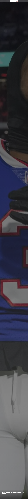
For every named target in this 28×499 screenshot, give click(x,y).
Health (6, 495)
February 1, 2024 (3, 495)
